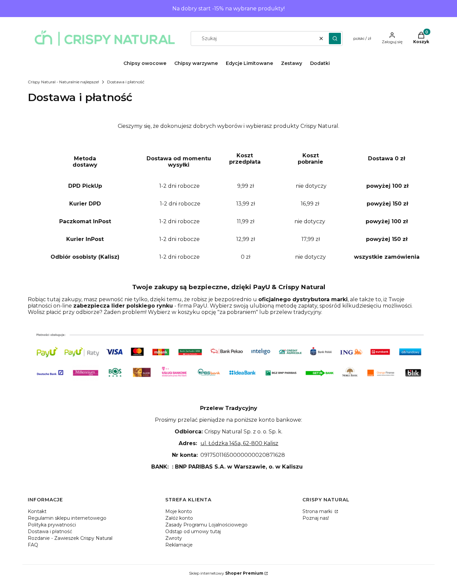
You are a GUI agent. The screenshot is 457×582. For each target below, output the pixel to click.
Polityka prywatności (52, 525)
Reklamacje (179, 545)
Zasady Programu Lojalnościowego (206, 525)
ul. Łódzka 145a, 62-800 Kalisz (239, 443)
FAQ (33, 545)
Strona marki (318, 511)
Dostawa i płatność (50, 531)
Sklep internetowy (226, 573)
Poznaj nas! (315, 518)
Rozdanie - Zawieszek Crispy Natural (70, 538)
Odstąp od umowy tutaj (193, 531)
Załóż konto (179, 518)
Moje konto (178, 511)
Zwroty (173, 538)
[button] (335, 38)
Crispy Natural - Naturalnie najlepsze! (63, 81)
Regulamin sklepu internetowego (67, 518)
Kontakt (37, 511)
